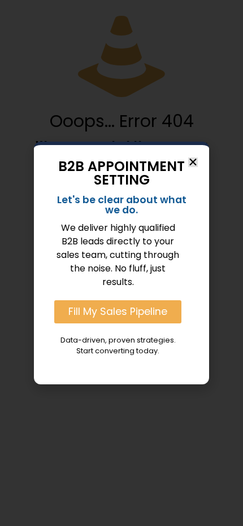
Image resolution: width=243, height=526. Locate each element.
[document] (121, 263)
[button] (193, 162)
